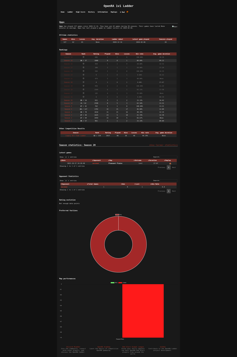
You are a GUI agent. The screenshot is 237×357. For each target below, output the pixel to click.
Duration (153, 160)
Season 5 (68, 109)
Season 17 (68, 93)
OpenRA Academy (103, 347)
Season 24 (68, 71)
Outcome (138, 160)
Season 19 (68, 86)
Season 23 (68, 75)
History (91, 12)
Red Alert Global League (133, 347)
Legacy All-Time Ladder (76, 136)
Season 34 (68, 57)
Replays (114, 12)
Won (123, 184)
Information (103, 12)
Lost (137, 184)
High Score (80, 12)
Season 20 (68, 82)
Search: (156, 157)
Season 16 (68, 97)
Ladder (70, 12)
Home (62, 12)
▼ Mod (122, 12)
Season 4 (68, 112)
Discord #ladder (73, 347)
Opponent (97, 160)
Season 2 (68, 118)
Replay (168, 160)
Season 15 (68, 100)
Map (110, 160)
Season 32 (68, 64)
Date (63, 160)
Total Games (93, 184)
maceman (95, 163)
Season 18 (68, 89)
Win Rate (155, 184)
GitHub (163, 347)
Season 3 (68, 115)
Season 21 (68, 78)
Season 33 (68, 60)
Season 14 (68, 103)
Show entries (68, 157)
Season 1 (68, 121)
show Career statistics (163, 145)
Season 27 (68, 67)
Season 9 (68, 106)
